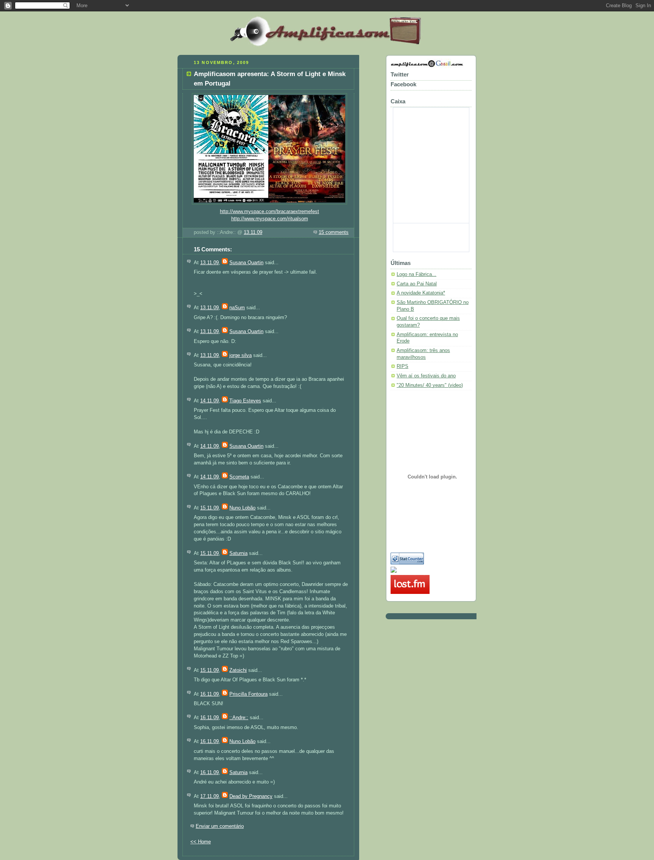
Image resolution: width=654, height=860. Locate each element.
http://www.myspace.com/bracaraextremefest (269, 211)
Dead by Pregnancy (250, 796)
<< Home (200, 841)
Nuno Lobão (242, 508)
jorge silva (240, 355)
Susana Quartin (246, 262)
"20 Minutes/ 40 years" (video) (430, 385)
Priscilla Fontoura (248, 694)
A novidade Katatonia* (421, 293)
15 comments (334, 232)
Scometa (239, 477)
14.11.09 (209, 401)
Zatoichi (238, 670)
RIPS (402, 366)
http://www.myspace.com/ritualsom (269, 218)
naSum (237, 307)
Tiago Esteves (245, 401)
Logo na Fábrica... (416, 274)
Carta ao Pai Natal (417, 284)
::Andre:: (238, 717)
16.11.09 (209, 694)
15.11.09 (209, 508)
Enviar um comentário (220, 826)
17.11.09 (209, 796)
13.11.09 (253, 232)
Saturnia (238, 553)
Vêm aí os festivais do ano (426, 376)
